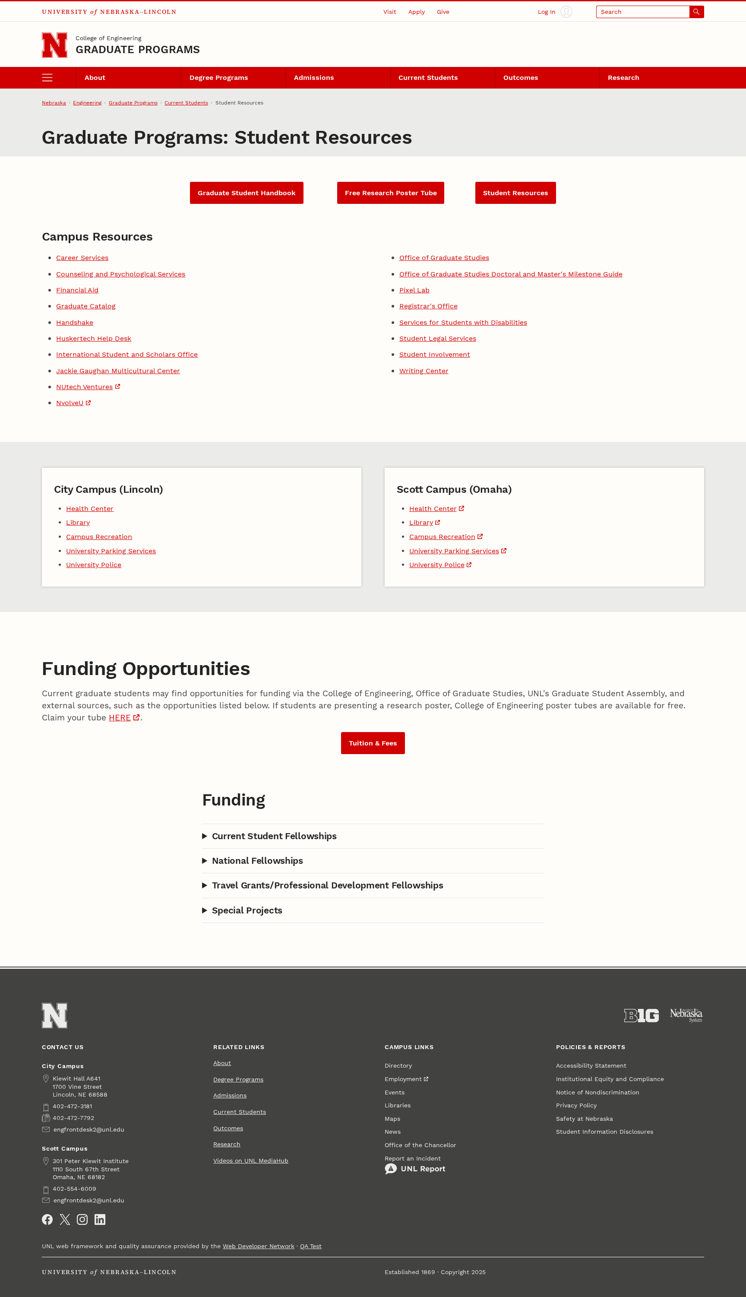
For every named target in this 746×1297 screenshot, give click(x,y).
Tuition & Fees (373, 743)
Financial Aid (77, 290)
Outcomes (520, 77)
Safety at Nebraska (584, 1118)
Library (78, 522)
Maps (392, 1118)
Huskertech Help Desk (93, 338)
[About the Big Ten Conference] (641, 1015)
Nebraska (54, 103)
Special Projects (247, 910)
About (95, 77)
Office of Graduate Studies (444, 258)
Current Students (428, 77)
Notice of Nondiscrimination (597, 1092)
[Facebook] (47, 1219)
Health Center (90, 508)
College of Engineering (108, 38)
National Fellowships (257, 860)
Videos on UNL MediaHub (250, 1160)
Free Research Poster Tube (391, 193)
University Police (93, 565)
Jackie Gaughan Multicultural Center (118, 371)
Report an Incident (413, 1158)
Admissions (314, 77)
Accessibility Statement (591, 1065)
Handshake (74, 322)
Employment (403, 1078)
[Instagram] (82, 1219)
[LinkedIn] (100, 1219)
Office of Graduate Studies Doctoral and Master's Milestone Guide (511, 274)
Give (443, 11)
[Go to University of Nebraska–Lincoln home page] (54, 45)
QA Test (311, 1246)
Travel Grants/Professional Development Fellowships (327, 885)
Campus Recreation (99, 537)
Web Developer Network (258, 1246)
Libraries (398, 1105)
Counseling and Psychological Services (120, 274)
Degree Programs (219, 77)
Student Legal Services (437, 338)
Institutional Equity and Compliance (610, 1078)
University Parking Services (111, 551)
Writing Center (424, 371)
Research (623, 77)
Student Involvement (434, 354)
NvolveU (69, 403)
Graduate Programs (138, 49)
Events (395, 1092)
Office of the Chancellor (420, 1145)
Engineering (87, 103)
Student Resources (515, 193)
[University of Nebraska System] (687, 1015)
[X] (65, 1219)
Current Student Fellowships (274, 836)
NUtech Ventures (84, 387)
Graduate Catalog (86, 306)
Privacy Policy (576, 1105)
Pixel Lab (414, 290)
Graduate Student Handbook (247, 193)
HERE (120, 718)
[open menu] (59, 77)
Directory (398, 1065)
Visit (389, 11)
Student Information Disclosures (604, 1131)
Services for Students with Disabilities (463, 322)
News (393, 1131)
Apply (416, 11)
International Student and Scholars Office (127, 354)
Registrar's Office (428, 306)
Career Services (82, 258)
